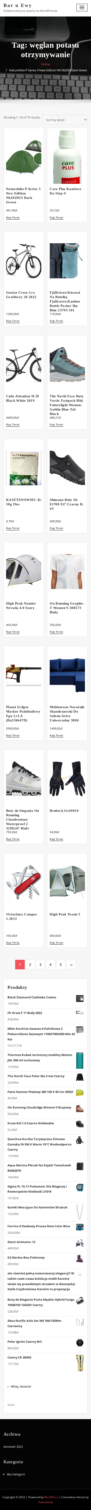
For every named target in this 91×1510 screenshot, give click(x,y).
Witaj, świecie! (21, 1386)
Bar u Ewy (18, 5)
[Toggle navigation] (82, 7)
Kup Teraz (13, 217)
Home (45, 64)
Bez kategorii (16, 1474)
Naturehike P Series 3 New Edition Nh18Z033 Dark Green (48, 70)
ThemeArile (45, 1502)
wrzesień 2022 (13, 1446)
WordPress (51, 1497)
